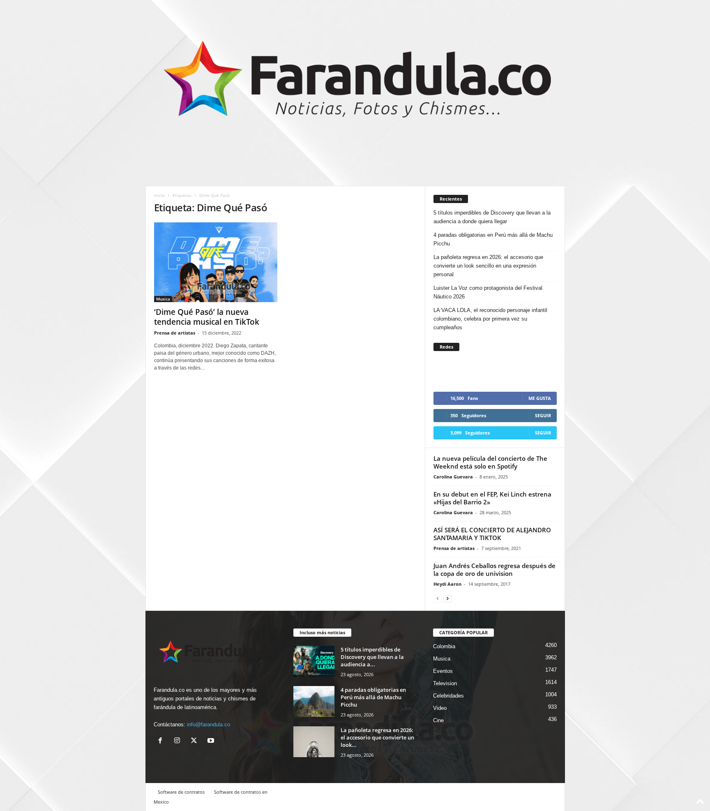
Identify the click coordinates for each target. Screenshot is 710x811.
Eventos (443, 671)
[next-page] (447, 598)
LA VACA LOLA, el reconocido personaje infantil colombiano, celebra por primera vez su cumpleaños (490, 318)
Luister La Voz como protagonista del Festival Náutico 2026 (487, 292)
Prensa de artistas (174, 333)
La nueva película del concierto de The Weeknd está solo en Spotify (490, 462)
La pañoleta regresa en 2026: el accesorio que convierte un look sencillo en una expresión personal (488, 265)
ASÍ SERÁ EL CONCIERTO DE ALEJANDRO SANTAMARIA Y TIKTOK (492, 534)
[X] (195, 741)
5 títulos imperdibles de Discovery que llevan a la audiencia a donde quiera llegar (492, 217)
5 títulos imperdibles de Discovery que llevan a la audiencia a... (372, 657)
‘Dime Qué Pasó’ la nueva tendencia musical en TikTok (206, 317)
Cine (438, 720)
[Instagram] (179, 741)
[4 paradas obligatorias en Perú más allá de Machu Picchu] (313, 701)
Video (440, 708)
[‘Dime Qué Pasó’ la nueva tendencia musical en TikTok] (215, 262)
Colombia (444, 646)
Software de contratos (181, 792)
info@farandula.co (208, 724)
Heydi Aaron (447, 584)
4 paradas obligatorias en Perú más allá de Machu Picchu (493, 239)
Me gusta (539, 398)
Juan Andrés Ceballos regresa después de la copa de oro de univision (494, 569)
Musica (163, 299)
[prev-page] (437, 598)
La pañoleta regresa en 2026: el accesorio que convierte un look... (377, 737)
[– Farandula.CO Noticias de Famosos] (355, 83)
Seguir (543, 415)
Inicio (159, 195)
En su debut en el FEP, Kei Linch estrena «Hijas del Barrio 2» (492, 498)
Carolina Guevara (453, 477)
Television (445, 683)
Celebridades (448, 696)
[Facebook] (162, 741)
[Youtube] (211, 741)
